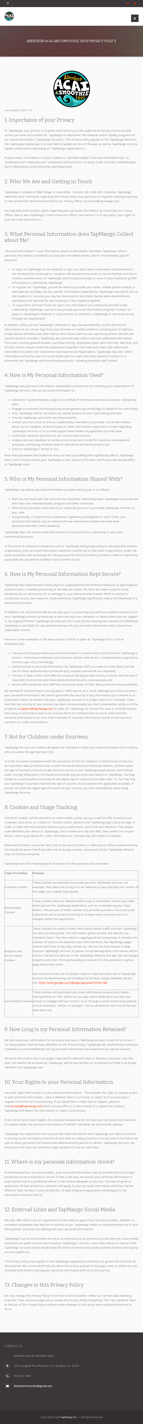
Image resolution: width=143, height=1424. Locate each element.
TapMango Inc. (69, 1417)
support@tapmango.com (36, 708)
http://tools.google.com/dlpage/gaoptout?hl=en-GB (73, 982)
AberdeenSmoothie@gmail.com (33, 1386)
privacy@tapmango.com (27, 1106)
